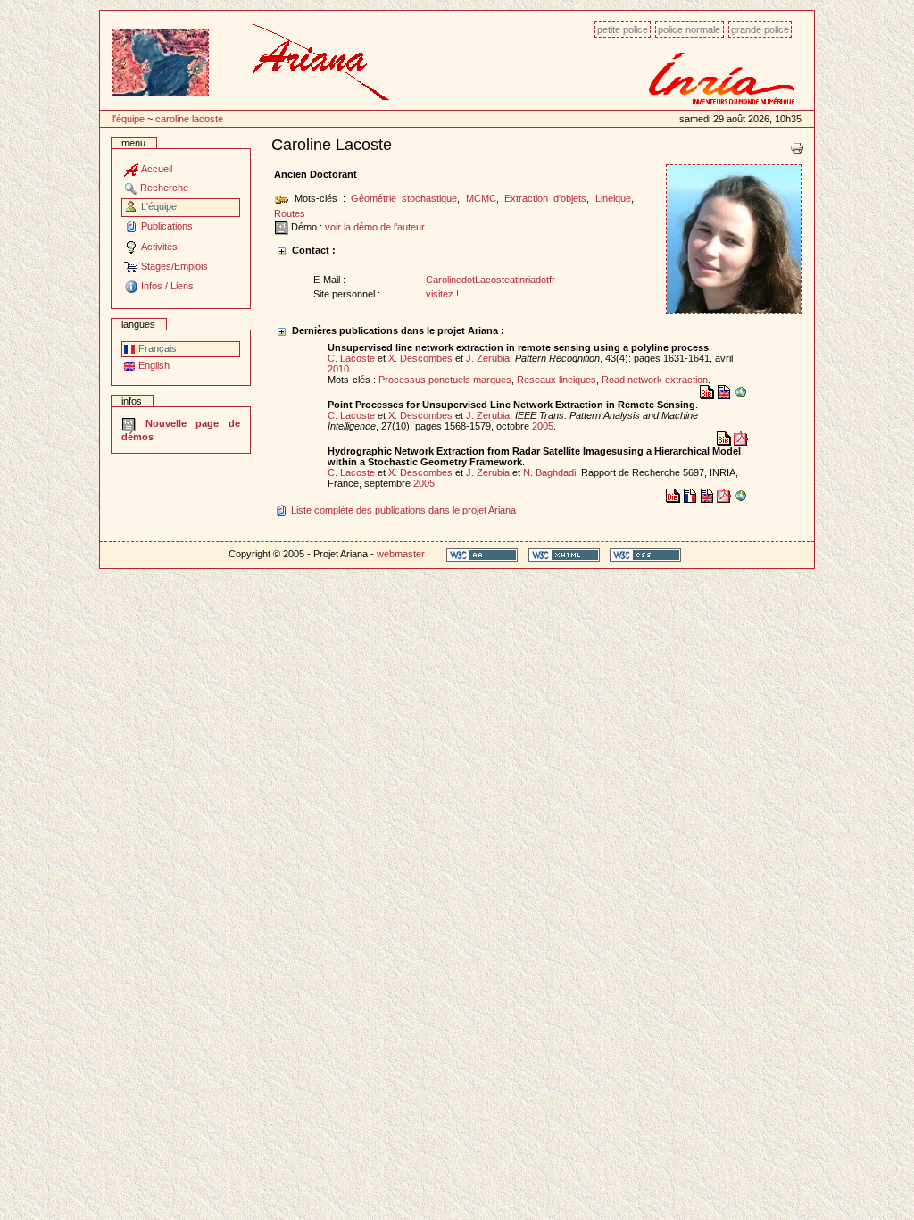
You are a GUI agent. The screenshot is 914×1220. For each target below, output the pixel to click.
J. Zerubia (488, 358)
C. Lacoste (351, 358)
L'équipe (128, 118)
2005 (542, 426)
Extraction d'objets (545, 198)
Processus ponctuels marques (444, 379)
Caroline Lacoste (189, 118)
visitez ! (442, 293)
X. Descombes (420, 358)
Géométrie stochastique (404, 198)
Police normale (689, 29)
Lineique (613, 198)
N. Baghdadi (549, 472)
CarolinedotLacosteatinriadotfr (490, 279)
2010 (338, 368)
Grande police (760, 29)
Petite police (622, 29)
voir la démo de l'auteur (375, 226)
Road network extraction (655, 379)
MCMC (481, 198)
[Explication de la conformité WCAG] (482, 554)
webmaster (401, 553)
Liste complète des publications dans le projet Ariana (402, 510)
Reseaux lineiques (556, 379)
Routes (289, 213)
